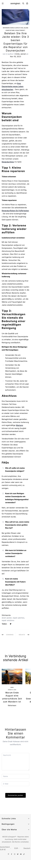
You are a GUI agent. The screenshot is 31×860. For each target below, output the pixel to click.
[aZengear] (15, 3)
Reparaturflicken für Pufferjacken (15, 211)
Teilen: (4, 624)
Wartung (19, 425)
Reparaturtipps (8, 162)
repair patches (18, 618)
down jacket (7, 618)
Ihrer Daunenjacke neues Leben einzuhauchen (12, 86)
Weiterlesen (12, 705)
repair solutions (8, 620)
